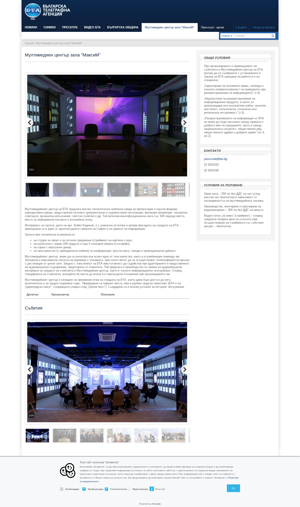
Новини (31, 27)
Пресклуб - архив (212, 27)
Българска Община (122, 27)
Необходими (70, 489)
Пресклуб (70, 27)
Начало (29, 43)
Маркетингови (137, 489)
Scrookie (156, 504)
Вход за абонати (264, 27)
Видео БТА (92, 27)
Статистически (114, 489)
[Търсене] (272, 35)
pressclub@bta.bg (215, 159)
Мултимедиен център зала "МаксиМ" (169, 27)
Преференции (92, 489)
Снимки (49, 27)
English (242, 27)
